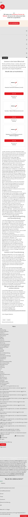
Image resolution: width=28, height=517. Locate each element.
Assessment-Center (4, 347)
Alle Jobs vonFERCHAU (14, 97)
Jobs (1, 328)
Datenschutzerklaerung (5, 502)
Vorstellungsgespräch (4, 345)
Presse (1, 496)
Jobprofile (5, 57)
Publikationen (3, 358)
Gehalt (1, 348)
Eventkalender (3, 357)
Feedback (3, 444)
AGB (1, 505)
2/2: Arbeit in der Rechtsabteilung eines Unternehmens (14, 310)
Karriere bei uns (3, 377)
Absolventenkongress (4, 383)
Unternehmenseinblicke (5, 341)
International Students (5, 344)
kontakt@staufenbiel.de (5, 490)
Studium (2, 351)
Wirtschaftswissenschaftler (6, 361)
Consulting (2, 367)
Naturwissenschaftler (4, 363)
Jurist (8, 320)
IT (0, 370)
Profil (2, 435)
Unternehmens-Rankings (5, 355)
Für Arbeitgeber (3, 384)
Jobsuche (2, 340)
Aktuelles (2, 338)
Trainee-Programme (4, 331)
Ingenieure (2, 365)
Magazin (2, 337)
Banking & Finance (4, 364)
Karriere (1, 493)
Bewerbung (2, 343)
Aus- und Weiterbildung (5, 353)
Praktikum (2, 332)
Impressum (2, 499)
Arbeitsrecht (2, 354)
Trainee (1, 371)
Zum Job (14, 93)
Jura (4, 320)
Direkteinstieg (3, 330)
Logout (2, 439)
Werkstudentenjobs (4, 334)
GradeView (2, 380)
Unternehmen (3, 335)
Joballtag (2, 350)
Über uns (2, 376)
